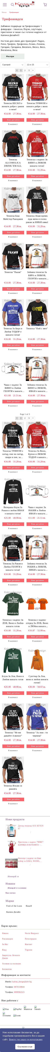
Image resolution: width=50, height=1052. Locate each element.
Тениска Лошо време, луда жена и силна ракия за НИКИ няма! (37, 219)
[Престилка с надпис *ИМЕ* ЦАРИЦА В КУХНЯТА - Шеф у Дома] (11, 847)
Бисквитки (7, 969)
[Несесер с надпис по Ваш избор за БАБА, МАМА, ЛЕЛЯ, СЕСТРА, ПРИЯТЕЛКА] (11, 863)
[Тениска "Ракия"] (13, 256)
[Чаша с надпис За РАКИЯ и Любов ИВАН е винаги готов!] (37, 491)
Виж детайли (13, 120)
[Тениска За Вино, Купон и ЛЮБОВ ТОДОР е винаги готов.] (37, 435)
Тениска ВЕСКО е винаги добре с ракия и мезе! (13, 106)
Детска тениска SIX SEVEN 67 (30, 827)
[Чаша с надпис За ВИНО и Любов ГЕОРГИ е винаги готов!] (13, 369)
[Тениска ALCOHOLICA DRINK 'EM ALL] (13, 143)
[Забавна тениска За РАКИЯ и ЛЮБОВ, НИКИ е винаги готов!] (37, 547)
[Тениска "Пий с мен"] (37, 312)
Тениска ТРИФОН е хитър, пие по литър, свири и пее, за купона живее (12, 454)
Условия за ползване (11, 964)
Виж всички (11, 893)
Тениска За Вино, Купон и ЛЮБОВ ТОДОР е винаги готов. (37, 454)
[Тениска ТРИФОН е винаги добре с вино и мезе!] (37, 87)
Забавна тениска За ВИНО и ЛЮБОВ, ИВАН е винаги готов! (37, 388)
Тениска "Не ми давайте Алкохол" (13, 734)
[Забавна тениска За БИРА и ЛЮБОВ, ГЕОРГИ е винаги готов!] (37, 256)
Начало (5, 933)
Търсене (28, 950)
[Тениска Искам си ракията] (13, 769)
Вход (4, 950)
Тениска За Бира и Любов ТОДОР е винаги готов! (13, 331)
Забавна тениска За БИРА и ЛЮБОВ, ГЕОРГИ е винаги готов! (37, 275)
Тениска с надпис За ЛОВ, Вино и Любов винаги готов (13, 623)
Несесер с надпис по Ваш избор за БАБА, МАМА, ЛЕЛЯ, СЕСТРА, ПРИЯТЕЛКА (29, 860)
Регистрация (30, 939)
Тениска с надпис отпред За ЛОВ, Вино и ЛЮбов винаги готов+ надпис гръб (37, 623)
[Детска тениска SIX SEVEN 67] (11, 830)
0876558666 (19, 987)
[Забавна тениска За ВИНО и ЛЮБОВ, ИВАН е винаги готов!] (37, 369)
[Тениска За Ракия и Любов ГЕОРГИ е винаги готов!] (13, 547)
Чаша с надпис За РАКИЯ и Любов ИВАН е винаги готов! (37, 510)
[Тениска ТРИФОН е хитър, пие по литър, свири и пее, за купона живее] (13, 435)
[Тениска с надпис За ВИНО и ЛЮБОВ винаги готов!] (37, 143)
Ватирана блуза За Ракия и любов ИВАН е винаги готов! (13, 510)
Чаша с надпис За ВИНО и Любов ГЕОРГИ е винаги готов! (13, 388)
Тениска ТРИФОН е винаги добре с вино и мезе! (37, 106)
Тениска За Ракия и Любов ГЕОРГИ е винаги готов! (13, 566)
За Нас (5, 944)
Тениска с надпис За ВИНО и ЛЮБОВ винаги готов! (37, 162)
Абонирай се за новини (17, 888)
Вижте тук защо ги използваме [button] (26, 1039)
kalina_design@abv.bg (22, 982)
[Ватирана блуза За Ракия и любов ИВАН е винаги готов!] (13, 491)
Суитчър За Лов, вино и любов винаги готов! (37, 679)
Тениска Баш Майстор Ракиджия (13, 217)
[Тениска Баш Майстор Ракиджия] (13, 199)
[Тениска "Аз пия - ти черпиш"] (37, 716)
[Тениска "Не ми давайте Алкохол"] (13, 716)
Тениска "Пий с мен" (37, 328)
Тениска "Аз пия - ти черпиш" (37, 734)
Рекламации (7, 939)
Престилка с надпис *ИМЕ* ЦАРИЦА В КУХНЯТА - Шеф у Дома (30, 843)
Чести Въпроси (32, 933)
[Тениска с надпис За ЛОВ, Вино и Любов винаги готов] (13, 604)
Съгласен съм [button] (25, 1047)
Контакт (28, 944)
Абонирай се (13, 876)
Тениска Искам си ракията (13, 787)
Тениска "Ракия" (12, 272)
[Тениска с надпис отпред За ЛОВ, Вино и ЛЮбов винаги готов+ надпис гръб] (37, 604)
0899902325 (19, 992)
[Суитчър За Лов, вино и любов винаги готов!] (37, 660)
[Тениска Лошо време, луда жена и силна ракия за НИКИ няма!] (37, 199)
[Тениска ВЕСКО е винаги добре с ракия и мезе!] (13, 87)
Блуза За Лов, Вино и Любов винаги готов (13, 678)
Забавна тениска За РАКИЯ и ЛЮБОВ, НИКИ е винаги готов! (37, 567)
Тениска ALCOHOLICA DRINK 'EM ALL (13, 162)
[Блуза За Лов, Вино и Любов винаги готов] (13, 660)
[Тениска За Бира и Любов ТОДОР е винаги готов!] (13, 312)
